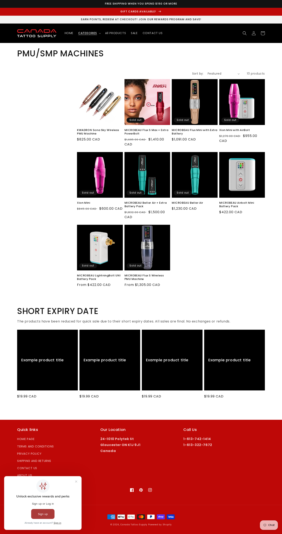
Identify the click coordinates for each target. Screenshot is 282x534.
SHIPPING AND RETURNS (34, 461)
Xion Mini (83, 203)
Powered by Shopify (160, 524)
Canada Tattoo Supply (133, 524)
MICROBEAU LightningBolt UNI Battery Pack (99, 277)
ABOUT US (24, 475)
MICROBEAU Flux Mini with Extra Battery (194, 132)
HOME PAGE (25, 439)
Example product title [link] (42, 360)
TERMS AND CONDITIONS (35, 446)
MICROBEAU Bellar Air (187, 203)
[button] (89, 33)
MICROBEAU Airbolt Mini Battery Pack (236, 204)
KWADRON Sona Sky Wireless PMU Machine (98, 132)
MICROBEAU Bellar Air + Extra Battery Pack (145, 204)
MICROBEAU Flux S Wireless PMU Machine (144, 277)
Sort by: (198, 73)
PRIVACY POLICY (29, 454)
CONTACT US (27, 468)
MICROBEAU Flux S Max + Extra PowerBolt (146, 132)
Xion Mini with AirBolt (234, 130)
